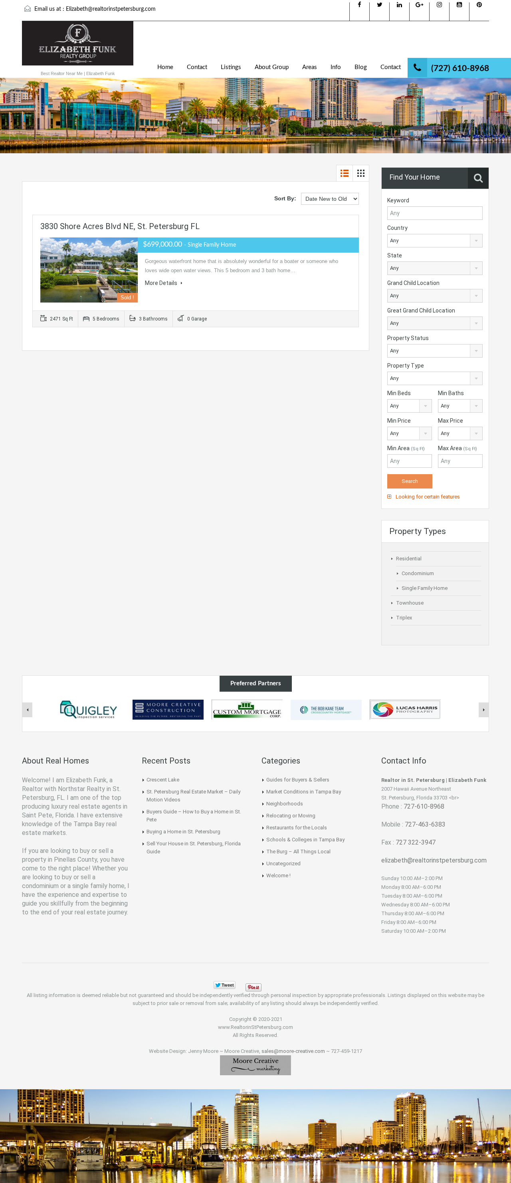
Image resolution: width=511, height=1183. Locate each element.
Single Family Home (425, 588)
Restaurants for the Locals (296, 828)
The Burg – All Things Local (298, 852)
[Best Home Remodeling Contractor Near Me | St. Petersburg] (168, 709)
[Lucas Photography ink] (405, 709)
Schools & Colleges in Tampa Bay (305, 840)
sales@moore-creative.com (293, 1051)
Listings (231, 67)
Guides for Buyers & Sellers (297, 780)
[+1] (279, 985)
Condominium (418, 573)
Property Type (405, 365)
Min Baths (451, 393)
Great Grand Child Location (421, 310)
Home (165, 67)
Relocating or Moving (290, 816)
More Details (161, 283)
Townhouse (410, 603)
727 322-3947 (416, 842)
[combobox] (435, 240)
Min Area (406, 448)
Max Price (450, 420)
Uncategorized (283, 863)
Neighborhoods (284, 804)
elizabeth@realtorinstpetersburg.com (434, 860)
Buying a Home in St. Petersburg (183, 832)
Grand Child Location (413, 283)
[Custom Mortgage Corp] (247, 709)
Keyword (398, 200)
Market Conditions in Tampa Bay (303, 792)
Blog (361, 67)
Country (397, 228)
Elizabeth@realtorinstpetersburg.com (111, 9)
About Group (272, 67)
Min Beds (399, 393)
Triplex (404, 618)
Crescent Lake (163, 780)
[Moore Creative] (255, 1065)
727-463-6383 (425, 824)
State (394, 255)
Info (336, 67)
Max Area (457, 448)
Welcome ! (278, 875)
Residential (409, 559)
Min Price (399, 420)
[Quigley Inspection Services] (89, 709)
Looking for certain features (427, 497)
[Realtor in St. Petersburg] (77, 47)
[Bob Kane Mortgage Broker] (326, 709)
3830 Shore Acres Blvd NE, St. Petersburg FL (120, 226)
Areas (309, 67)
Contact (197, 67)
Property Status (408, 338)
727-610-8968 (424, 806)
